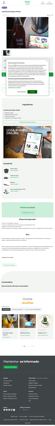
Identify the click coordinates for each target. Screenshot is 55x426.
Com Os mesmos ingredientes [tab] (32, 309)
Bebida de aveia (25, 333)
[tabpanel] (27, 331)
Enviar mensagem (23, 416)
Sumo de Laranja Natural (8, 334)
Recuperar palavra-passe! (35, 385)
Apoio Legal (27, 423)
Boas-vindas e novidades (9, 394)
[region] (27, 77)
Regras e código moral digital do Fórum (38, 419)
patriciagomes (26, 335)
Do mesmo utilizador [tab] (17, 309)
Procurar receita (7, 380)
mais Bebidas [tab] (6, 309)
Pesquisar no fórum (34, 396)
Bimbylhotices (32, 387)
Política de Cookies (23, 419)
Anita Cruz (7, 337)
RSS (30, 401)
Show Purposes (22, 91)
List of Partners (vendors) (14, 87)
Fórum (5, 391)
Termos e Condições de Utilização (36, 416)
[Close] (47, 60)
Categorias (6, 383)
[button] (4, 3)
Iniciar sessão (32, 380)
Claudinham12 (44, 335)
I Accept (32, 91)
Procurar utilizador (33, 398)
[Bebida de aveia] (27, 321)
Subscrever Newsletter (10, 367)
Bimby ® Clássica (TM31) (9, 396)
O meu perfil (38, 378)
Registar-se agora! (33, 383)
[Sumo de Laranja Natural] (10, 321)
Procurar (31, 391)
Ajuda (50, 419)
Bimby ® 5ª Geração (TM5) (10, 398)
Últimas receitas (7, 385)
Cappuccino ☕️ (42, 333)
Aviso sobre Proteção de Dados (11, 419)
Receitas (5, 378)
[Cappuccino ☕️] (45, 321)
